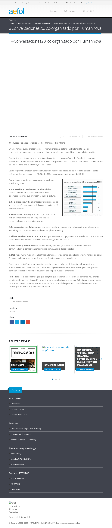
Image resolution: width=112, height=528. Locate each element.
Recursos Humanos (95, 137)
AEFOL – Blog (16, 453)
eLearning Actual (17, 465)
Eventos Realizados (19, 415)
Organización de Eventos (21, 434)
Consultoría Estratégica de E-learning (26, 428)
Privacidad (25, 517)
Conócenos (15, 403)
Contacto (54, 11)
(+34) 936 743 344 (88, 11)
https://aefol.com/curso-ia (93, 3)
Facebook (12, 322)
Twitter (17, 322)
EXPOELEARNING (17, 478)
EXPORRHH (15, 484)
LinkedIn (22, 322)
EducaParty (15, 490)
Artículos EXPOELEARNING (21, 459)
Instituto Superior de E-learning (23, 440)
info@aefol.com (69, 11)
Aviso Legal (13, 517)
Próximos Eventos (18, 409)
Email (28, 322)
